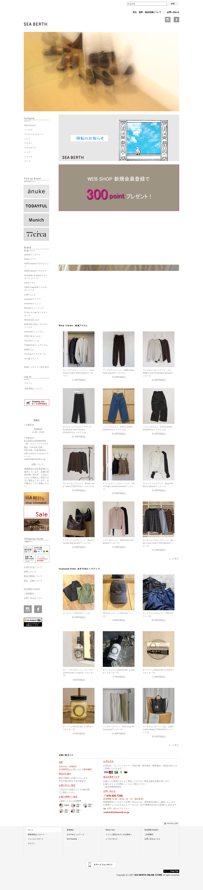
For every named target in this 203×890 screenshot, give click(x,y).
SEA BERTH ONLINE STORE (148, 875)
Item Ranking (72, 839)
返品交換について (153, 12)
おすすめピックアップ (75, 834)
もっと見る (173, 559)
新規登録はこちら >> (34, 388)
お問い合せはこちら (33, 598)
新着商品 (70, 830)
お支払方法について (33, 567)
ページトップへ (172, 823)
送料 (141, 12)
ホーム (30, 830)
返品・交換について (33, 581)
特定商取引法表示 (32, 589)
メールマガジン (112, 839)
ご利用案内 (29, 593)
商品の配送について (33, 576)
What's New (110, 830)
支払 (135, 12)
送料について (30, 572)
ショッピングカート (36, 839)
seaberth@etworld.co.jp (34, 459)
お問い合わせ (173, 12)
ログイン (28, 383)
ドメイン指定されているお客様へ (119, 834)
